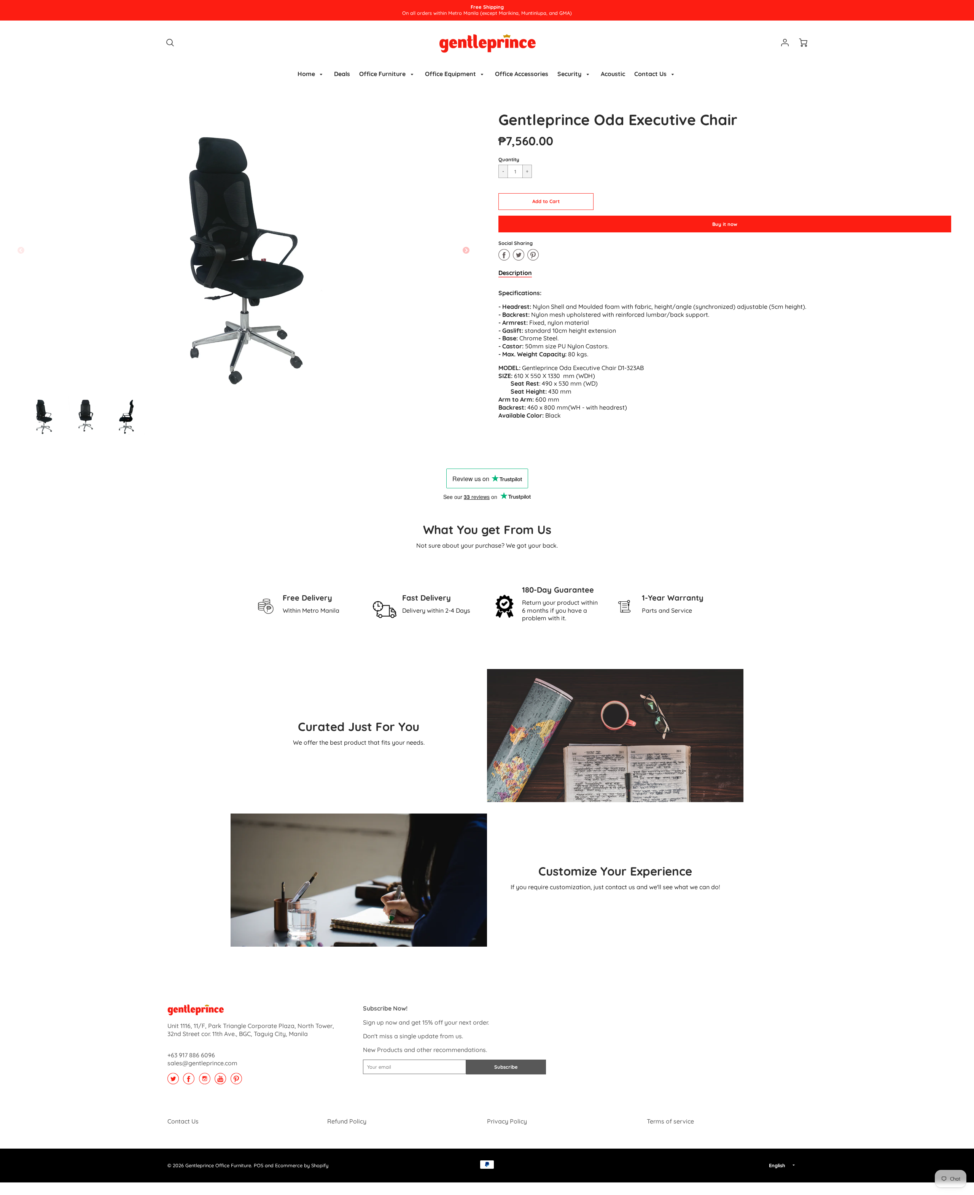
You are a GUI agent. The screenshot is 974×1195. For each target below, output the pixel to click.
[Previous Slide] (21, 250)
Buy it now (724, 224)
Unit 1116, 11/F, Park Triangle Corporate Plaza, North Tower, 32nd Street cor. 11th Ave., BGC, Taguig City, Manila (250, 1030)
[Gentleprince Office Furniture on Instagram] (204, 1081)
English (777, 1165)
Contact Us (651, 74)
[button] (546, 201)
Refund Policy (346, 1121)
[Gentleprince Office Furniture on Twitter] (173, 1081)
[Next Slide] (466, 250)
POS (258, 1165)
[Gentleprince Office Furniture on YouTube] (220, 1081)
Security (570, 74)
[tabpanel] (44, 415)
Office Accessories (521, 74)
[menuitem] (311, 74)
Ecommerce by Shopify (301, 1165)
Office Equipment (451, 74)
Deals (342, 74)
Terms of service (670, 1121)
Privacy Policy (507, 1121)
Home (307, 74)
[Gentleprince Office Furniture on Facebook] (188, 1081)
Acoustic (613, 74)
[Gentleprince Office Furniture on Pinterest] (236, 1081)
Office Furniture (383, 74)
